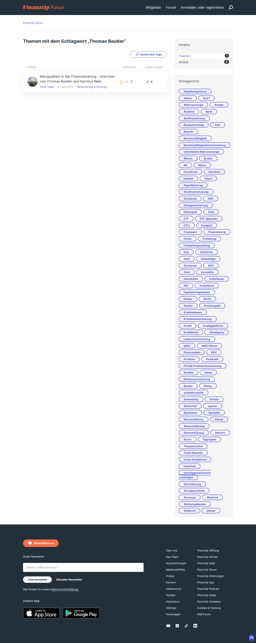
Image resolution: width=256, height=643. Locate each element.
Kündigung (216, 332)
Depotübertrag (193, 185)
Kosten (188, 305)
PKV (214, 352)
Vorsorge (190, 497)
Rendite (188, 372)
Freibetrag (209, 238)
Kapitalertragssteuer (197, 292)
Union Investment (195, 459)
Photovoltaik (192, 352)
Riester (188, 386)
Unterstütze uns (44, 543)
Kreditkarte (191, 332)
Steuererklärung (194, 426)
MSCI (187, 345)
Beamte (188, 131)
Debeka (188, 178)
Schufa (214, 399)
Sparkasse (190, 412)
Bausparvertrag (194, 124)
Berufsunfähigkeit (195, 138)
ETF (186, 218)
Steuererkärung (194, 432)
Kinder (188, 298)
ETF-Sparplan (209, 218)
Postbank (212, 359)
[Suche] (230, 7)
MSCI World (209, 345)
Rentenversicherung (197, 379)
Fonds (188, 238)
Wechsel (212, 497)
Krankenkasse (193, 312)
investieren (207, 285)
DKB (210, 198)
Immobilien (191, 278)
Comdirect (190, 171)
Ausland (189, 111)
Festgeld (206, 225)
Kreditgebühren (213, 325)
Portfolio (189, 359)
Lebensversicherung (197, 339)
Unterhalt (190, 466)
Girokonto (190, 265)
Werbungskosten (195, 504)
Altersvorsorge (193, 104)
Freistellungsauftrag (197, 245)
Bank (209, 111)
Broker (208, 158)
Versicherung (192, 484)
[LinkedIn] (195, 625)
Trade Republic (193, 452)
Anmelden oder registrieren (202, 7)
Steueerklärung (194, 419)
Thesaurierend (193, 446)
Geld (187, 258)
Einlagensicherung (196, 205)
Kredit (188, 325)
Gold (187, 272)
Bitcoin (188, 158)
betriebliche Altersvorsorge (201, 151)
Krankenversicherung (198, 319)
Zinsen (211, 510)
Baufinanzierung (194, 118)
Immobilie (207, 272)
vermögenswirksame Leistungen (195, 475)
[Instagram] (177, 625)
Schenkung (191, 399)
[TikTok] (186, 625)
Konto (207, 298)
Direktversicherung (196, 191)
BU (185, 165)
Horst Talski (47, 86)
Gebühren (206, 252)
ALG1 (206, 98)
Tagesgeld (209, 439)
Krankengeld (212, 305)
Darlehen (214, 171)
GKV (211, 265)
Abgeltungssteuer (195, 91)
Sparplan (214, 412)
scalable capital (194, 392)
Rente (208, 372)
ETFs (187, 225)
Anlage (218, 104)
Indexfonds (216, 278)
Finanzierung (216, 232)
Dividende (190, 198)
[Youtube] (168, 625)
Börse (202, 165)
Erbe (211, 211)
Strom (188, 439)
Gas (186, 252)
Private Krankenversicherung (202, 365)
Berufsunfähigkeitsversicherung (204, 145)
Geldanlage (208, 258)
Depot (208, 178)
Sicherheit (190, 406)
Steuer (219, 419)
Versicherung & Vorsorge (92, 86)
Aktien (188, 98)
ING (186, 285)
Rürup (208, 386)
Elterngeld (190, 211)
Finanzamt (190, 232)
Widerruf (189, 510)
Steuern (220, 432)
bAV (217, 124)
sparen (212, 406)
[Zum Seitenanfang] (251, 637)
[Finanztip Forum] (43, 7)
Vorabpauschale (194, 490)
